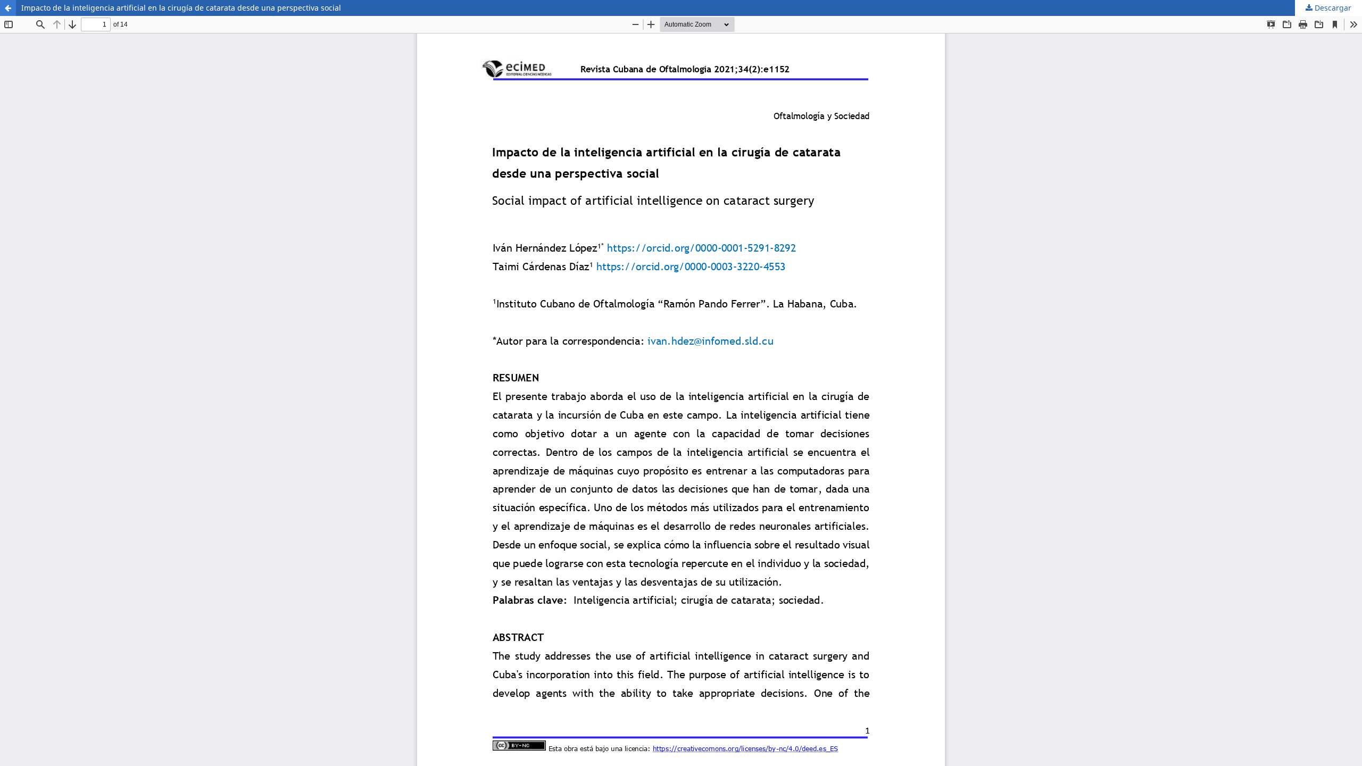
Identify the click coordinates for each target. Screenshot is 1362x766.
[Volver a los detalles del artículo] (8, 8)
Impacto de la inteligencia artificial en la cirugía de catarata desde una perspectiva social (181, 8)
